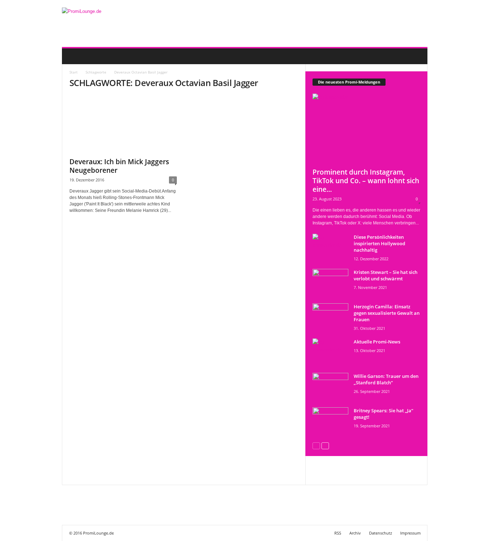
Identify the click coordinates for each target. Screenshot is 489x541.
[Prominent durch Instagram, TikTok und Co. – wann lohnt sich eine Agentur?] (367, 128)
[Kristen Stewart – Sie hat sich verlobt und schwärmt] (330, 282)
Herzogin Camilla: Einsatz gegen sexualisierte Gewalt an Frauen (387, 313)
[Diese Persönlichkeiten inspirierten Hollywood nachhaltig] (330, 247)
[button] (417, 56)
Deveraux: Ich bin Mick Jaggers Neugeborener (119, 166)
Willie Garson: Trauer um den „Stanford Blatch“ (386, 379)
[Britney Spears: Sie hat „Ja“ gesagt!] (330, 420)
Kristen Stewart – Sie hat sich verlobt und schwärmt (385, 275)
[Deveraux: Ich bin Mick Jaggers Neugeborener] (123, 124)
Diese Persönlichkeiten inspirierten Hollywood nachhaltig (379, 243)
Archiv (355, 533)
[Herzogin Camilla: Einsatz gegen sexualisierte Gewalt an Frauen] (330, 316)
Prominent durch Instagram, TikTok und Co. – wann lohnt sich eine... (366, 180)
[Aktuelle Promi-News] (330, 351)
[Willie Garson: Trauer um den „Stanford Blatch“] (330, 386)
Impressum (410, 533)
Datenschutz (380, 533)
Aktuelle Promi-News (377, 341)
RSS (337, 533)
